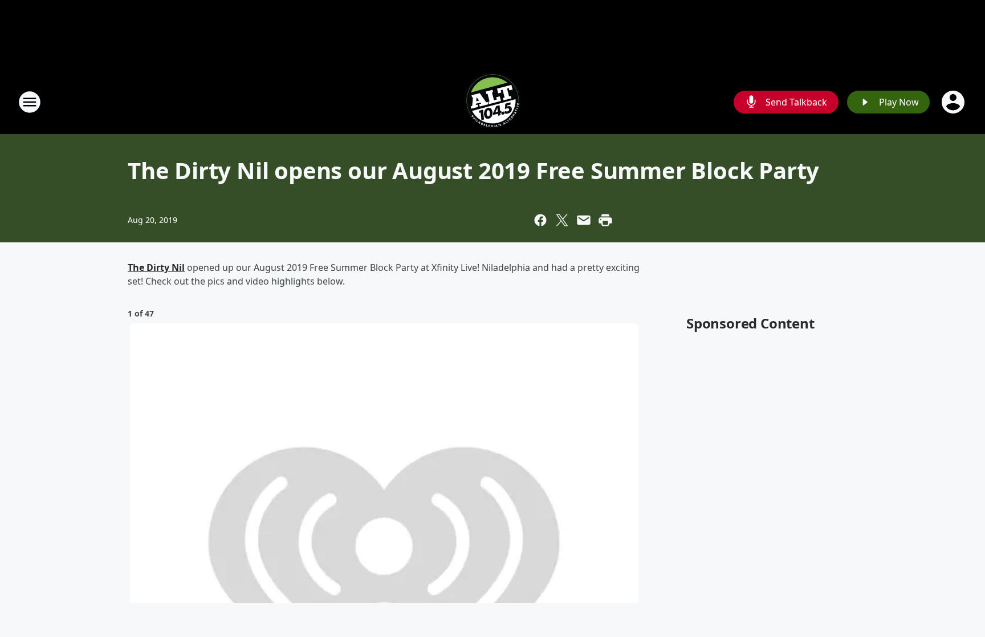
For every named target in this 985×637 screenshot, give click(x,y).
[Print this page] (605, 220)
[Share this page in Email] (584, 220)
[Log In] (954, 102)
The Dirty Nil (156, 267)
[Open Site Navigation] (29, 102)
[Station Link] (492, 102)
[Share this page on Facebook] (540, 220)
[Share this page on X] (562, 220)
